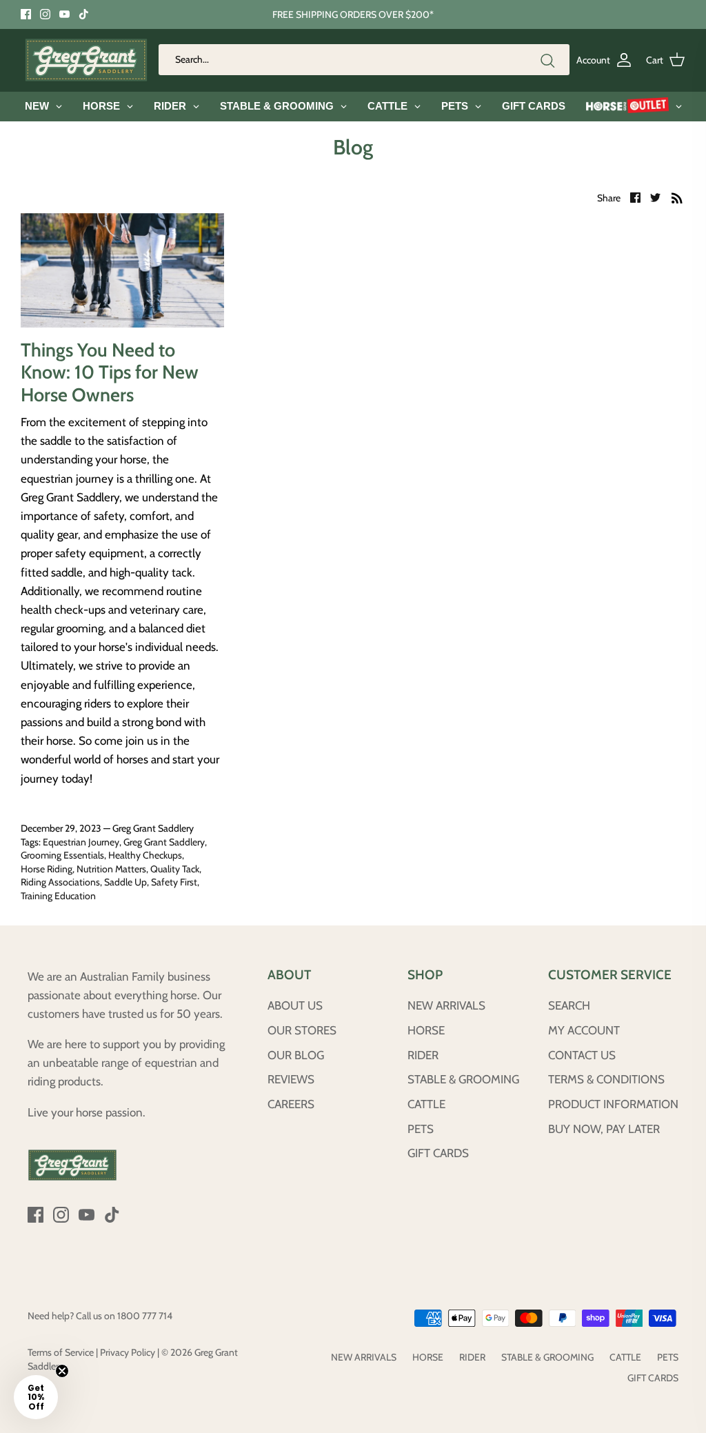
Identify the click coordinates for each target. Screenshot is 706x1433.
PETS (420, 1129)
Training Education (58, 896)
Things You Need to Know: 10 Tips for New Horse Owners (110, 372)
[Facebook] (26, 14)
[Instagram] (45, 14)
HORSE (426, 1030)
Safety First (174, 882)
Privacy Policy (127, 1352)
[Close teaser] (62, 1371)
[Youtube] (64, 14)
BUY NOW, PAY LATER (604, 1129)
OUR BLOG (296, 1055)
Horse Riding (46, 869)
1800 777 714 (144, 1316)
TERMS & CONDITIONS (606, 1079)
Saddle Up (125, 882)
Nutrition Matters (111, 869)
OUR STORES (302, 1030)
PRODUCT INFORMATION (613, 1104)
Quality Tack (174, 869)
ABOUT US (295, 1005)
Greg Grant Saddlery (164, 842)
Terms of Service (61, 1352)
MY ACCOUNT (584, 1030)
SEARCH (569, 1005)
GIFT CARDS (438, 1153)
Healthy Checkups (145, 855)
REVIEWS (291, 1079)
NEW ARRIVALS (446, 1005)
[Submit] (547, 60)
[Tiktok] (84, 14)
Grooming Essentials (62, 855)
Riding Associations (60, 882)
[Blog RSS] (677, 197)
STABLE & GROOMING (463, 1079)
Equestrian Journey (81, 842)
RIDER (422, 1055)
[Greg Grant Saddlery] (86, 60)
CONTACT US (582, 1055)
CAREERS (291, 1104)
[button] (36, 1397)
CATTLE (426, 1104)
